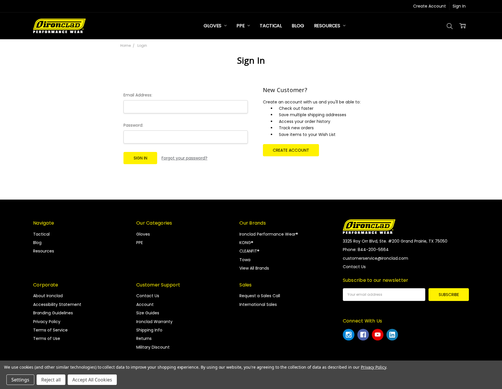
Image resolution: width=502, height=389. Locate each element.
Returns (144, 338)
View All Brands (254, 268)
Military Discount (153, 347)
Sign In (459, 6)
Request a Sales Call (259, 296)
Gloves (213, 25)
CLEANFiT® (249, 251)
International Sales (258, 304)
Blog (298, 25)
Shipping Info (149, 330)
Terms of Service (50, 330)
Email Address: (137, 95)
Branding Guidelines (53, 313)
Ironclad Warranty (154, 322)
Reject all (51, 380)
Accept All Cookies (92, 380)
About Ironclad (48, 296)
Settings (20, 380)
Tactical (271, 25)
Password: (133, 125)
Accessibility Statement (57, 304)
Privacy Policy (46, 322)
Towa (244, 260)
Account (145, 304)
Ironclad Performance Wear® (268, 234)
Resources (327, 25)
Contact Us (147, 296)
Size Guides (147, 313)
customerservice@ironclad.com (375, 258)
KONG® (246, 242)
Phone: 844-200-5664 (366, 249)
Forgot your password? (184, 158)
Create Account (429, 6)
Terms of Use (46, 338)
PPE (241, 25)
